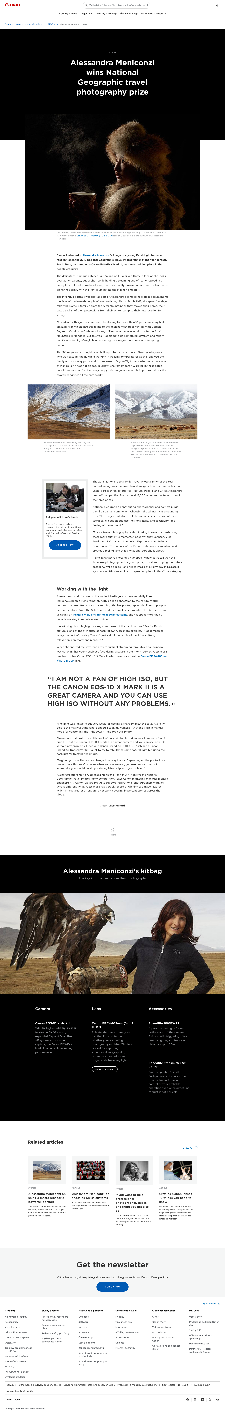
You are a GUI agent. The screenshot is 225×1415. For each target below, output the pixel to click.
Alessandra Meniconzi (96, 255)
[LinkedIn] (202, 1399)
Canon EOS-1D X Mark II (52, 1023)
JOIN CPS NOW (65, 545)
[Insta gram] (195, 1399)
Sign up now (112, 1287)
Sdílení (112, 835)
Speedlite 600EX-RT (164, 1023)
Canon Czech (12, 1399)
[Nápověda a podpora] (167, 13)
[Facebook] (187, 1399)
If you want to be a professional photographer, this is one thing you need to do (132, 1202)
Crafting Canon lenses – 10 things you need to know (177, 1197)
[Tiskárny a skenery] (118, 13)
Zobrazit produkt (105, 1069)
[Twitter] (210, 1399)
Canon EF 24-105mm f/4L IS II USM (95, 236)
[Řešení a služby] (139, 13)
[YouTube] (217, 1399)
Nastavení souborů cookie (19, 1391)
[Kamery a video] (78, 13)
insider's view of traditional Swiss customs (100, 614)
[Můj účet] (217, 5)
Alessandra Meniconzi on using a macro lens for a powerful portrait (47, 1197)
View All (188, 1147)
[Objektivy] (93, 13)
